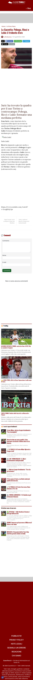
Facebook (9, 41)
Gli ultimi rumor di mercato (8, 508)
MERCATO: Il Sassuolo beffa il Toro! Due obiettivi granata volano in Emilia (18, 533)
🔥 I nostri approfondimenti (9, 426)
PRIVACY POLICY (16, 640)
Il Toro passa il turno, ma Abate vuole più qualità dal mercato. (18, 480)
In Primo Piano (11, 26)
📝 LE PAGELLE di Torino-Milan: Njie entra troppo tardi (18, 450)
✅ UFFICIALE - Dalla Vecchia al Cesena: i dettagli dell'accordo (18, 513)
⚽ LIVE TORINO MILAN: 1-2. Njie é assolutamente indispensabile (16, 460)
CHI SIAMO (16, 656)
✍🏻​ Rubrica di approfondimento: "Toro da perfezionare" (18, 470)
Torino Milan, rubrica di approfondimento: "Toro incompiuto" (19, 431)
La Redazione (7, 37)
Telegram (27, 41)
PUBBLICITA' (16, 636)
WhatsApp (18, 41)
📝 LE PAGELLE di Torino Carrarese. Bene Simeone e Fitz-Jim (18, 488)
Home (3, 26)
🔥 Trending (4, 326)
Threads (5, 44)
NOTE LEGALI (16, 644)
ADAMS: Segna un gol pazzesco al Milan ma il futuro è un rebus (19, 523)
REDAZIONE (16, 652)
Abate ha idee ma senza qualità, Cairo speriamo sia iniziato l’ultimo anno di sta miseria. (18, 441)
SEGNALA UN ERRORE (16, 648)
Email (12, 44)
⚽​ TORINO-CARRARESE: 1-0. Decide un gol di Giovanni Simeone (19, 496)
